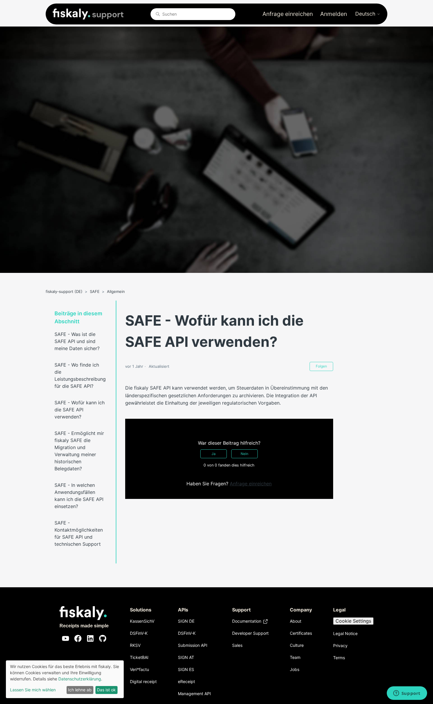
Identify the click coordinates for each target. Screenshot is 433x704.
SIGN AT (186, 657)
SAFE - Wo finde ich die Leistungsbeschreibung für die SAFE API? (80, 375)
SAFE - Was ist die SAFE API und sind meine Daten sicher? (77, 341)
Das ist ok (106, 689)
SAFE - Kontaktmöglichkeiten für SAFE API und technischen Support (78, 533)
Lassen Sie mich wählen (33, 689)
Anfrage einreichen (287, 13)
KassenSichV (142, 621)
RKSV (135, 645)
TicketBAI (139, 657)
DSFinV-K (139, 633)
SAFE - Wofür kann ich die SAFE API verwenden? (79, 410)
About (295, 621)
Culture (297, 645)
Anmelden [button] (333, 13)
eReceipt (186, 681)
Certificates (301, 633)
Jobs (294, 669)
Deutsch (366, 14)
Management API (194, 693)
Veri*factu (139, 669)
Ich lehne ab (80, 689)
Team (295, 657)
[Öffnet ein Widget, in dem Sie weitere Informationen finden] (406, 693)
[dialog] (65, 679)
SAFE (95, 291)
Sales (237, 645)
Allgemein (116, 291)
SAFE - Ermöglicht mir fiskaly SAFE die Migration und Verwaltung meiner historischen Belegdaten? (79, 450)
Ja (213, 453)
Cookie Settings (353, 621)
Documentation (246, 621)
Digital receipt (143, 681)
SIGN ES (186, 669)
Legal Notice (345, 633)
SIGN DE (186, 621)
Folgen (321, 366)
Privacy (340, 645)
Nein (244, 453)
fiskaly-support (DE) (64, 291)
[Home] (88, 14)
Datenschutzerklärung (79, 678)
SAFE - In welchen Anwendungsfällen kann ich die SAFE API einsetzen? (78, 495)
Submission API (192, 645)
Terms (339, 657)
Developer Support (250, 633)
